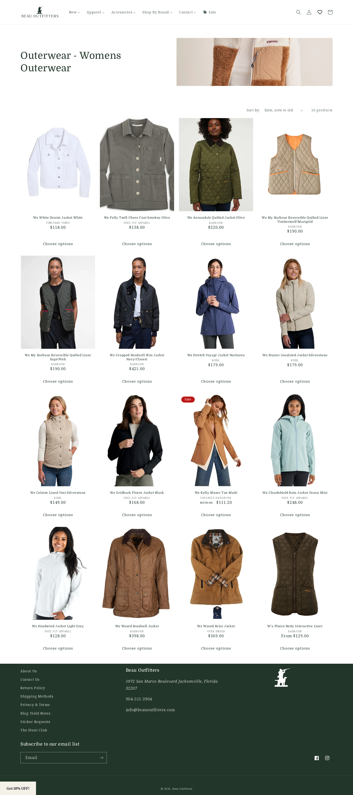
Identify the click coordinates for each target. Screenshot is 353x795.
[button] (298, 12)
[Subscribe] (101, 757)
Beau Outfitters (182, 788)
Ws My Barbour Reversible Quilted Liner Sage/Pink (58, 357)
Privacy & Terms (35, 704)
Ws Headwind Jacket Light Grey (58, 626)
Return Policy (32, 688)
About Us (28, 671)
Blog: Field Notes (35, 713)
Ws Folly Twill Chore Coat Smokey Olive (137, 217)
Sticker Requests (35, 721)
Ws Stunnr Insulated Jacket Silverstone (295, 355)
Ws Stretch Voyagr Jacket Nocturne (216, 355)
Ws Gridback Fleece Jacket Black (137, 492)
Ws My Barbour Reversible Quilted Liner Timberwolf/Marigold (295, 219)
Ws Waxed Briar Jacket (216, 626)
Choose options (58, 243)
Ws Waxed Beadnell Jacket (137, 626)
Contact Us (30, 679)
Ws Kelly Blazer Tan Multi (216, 492)
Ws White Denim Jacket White (58, 217)
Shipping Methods (37, 696)
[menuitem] (75, 12)
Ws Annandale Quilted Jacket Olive (216, 217)
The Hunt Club (33, 730)
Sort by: (253, 110)
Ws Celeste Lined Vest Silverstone (58, 492)
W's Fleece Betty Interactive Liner (295, 626)
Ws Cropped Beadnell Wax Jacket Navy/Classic (137, 357)
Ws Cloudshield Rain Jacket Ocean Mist (294, 492)
